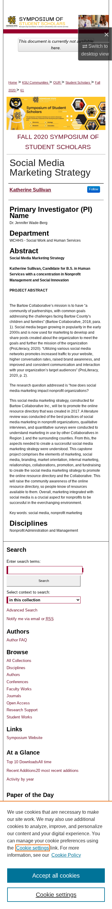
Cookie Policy (66, 855)
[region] (56, 855)
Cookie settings (32, 847)
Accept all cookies (56, 875)
